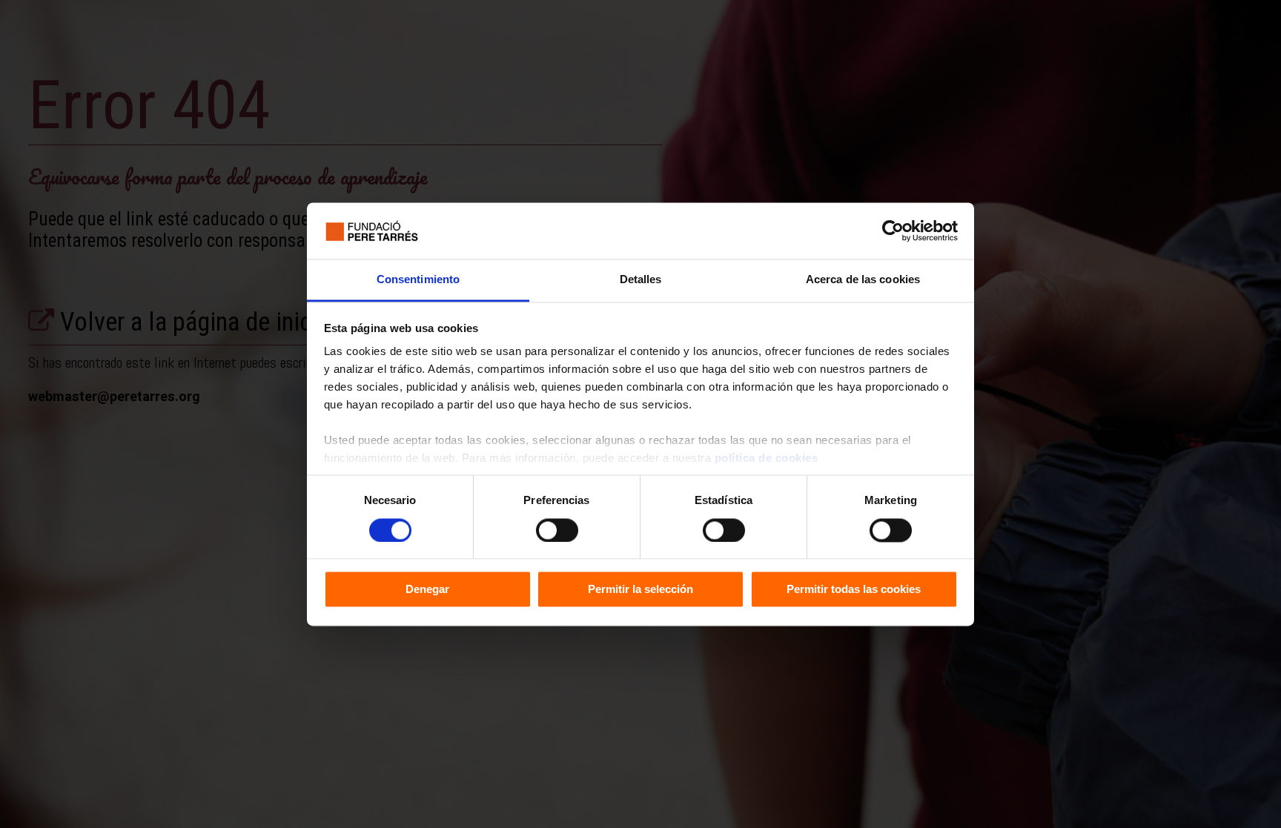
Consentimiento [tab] (418, 280)
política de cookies (766, 458)
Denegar (427, 589)
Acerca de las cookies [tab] (863, 280)
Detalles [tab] (641, 280)
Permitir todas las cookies (854, 589)
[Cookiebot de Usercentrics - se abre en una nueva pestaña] (893, 230)
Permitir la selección (640, 589)
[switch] (557, 530)
